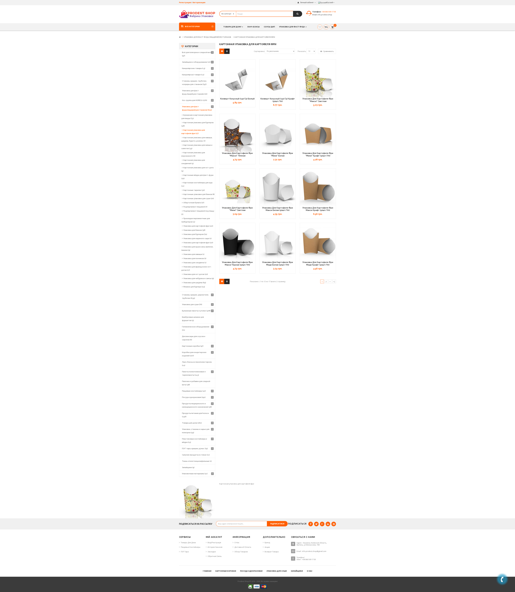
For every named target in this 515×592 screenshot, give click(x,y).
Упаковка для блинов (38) (194, 230)
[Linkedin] (328, 524)
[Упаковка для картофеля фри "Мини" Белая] (278, 134)
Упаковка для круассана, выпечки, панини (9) (197, 248)
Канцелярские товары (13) (193, 68)
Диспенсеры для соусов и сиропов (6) (193, 338)
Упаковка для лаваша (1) (193, 254)
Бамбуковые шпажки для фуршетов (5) (193, 318)
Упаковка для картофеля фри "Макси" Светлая (317, 100)
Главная (207, 571)
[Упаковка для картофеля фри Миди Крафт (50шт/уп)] (318, 243)
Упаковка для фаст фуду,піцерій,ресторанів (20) (194, 92)
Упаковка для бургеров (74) (195, 234)
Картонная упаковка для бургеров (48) (197, 124)
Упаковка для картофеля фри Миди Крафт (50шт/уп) (317, 263)
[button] (197, 26)
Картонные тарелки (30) (194, 190)
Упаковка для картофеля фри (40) (198, 226)
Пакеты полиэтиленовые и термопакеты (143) (194, 373)
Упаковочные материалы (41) (195, 474)
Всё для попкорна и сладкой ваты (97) (197, 54)
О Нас (236, 542)
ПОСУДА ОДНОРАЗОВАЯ (251, 571)
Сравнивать (328, 51)
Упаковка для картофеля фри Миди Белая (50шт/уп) (277, 263)
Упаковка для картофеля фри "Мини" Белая (277, 154)
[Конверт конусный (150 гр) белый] (237, 79)
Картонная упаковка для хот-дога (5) (197, 169)
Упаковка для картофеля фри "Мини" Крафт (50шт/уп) (317, 154)
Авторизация (199, 2)
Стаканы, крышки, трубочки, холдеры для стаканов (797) (194, 82)
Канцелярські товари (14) (193, 75)
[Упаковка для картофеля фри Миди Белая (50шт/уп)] (278, 243)
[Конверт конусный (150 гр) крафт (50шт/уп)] (278, 79)
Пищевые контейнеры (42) (194, 391)
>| (334, 281)
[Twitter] (316, 524)
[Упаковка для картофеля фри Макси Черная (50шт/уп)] (237, 243)
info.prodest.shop (324, 14)
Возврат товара (272, 551)
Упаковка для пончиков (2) (194, 258)
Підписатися (277, 523)
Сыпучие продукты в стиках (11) (196, 455)
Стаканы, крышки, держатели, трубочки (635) (195, 296)
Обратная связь (215, 556)
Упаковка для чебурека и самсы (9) (198, 278)
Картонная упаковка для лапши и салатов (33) (196, 146)
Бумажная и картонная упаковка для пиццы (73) (196, 116)
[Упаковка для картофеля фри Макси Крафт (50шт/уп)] (318, 188)
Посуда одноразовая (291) (194, 397)
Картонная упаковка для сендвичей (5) (193, 161)
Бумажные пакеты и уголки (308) (196, 311)
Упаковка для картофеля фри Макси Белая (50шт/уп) (277, 209)
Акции (267, 547)
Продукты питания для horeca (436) (195, 415)
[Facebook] (310, 524)
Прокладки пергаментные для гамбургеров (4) (195, 220)
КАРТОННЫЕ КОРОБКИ (225, 571)
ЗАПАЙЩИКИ (297, 571)
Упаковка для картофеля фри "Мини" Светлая (237, 209)
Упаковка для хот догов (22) (195, 274)
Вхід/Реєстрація (214, 542)
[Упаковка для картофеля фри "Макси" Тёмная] (237, 134)
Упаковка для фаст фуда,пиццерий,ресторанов (207, 37)
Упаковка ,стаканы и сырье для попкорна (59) (195, 431)
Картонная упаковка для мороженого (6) (193, 154)
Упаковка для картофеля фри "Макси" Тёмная (237, 154)
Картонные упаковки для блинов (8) (199, 194)
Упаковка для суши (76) (192, 304)
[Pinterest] (333, 524)
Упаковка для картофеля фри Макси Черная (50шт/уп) (237, 263)
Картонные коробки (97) (192, 346)
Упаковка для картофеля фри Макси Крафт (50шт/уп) (317, 209)
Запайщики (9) (188, 467)
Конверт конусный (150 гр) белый (237, 99)
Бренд (267, 542)
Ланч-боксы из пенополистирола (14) (197, 363)
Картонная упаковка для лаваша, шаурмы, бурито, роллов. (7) (196, 139)
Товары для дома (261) (192, 423)
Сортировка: (259, 51)
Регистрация (185, 2)
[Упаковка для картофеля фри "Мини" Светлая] (237, 188)
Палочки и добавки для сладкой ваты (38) (196, 383)
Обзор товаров (241, 551)
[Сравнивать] (326, 27)
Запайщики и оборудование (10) (196, 62)
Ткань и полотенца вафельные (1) (197, 461)
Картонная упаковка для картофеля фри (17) (193, 131)
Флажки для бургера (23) (194, 287)
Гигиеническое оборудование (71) (195, 328)
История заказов (215, 547)
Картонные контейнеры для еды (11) (196, 184)
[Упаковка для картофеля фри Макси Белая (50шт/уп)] (278, 188)
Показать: (302, 51)
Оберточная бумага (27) (193, 203)
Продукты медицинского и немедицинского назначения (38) (197, 405)
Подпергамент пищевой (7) (195, 207)
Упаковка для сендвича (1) (194, 263)
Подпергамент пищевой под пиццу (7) (197, 212)
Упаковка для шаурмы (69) (194, 283)
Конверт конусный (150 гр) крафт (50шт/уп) (277, 100)
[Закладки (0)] (319, 27)
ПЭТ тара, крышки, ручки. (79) (195, 449)
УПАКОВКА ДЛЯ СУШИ (276, 571)
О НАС (309, 571)
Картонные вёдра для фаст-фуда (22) (197, 176)
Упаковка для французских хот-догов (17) (196, 268)
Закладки (212, 551)
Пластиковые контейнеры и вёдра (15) (194, 440)
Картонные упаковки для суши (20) (198, 198)
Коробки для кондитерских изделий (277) (194, 354)
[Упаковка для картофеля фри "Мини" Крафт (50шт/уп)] (318, 134)
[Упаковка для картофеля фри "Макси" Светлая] (318, 79)
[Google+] (322, 524)
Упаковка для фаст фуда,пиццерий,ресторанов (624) (197, 108)
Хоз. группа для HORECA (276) (194, 100)
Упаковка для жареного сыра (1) (197, 238)
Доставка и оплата (242, 547)
